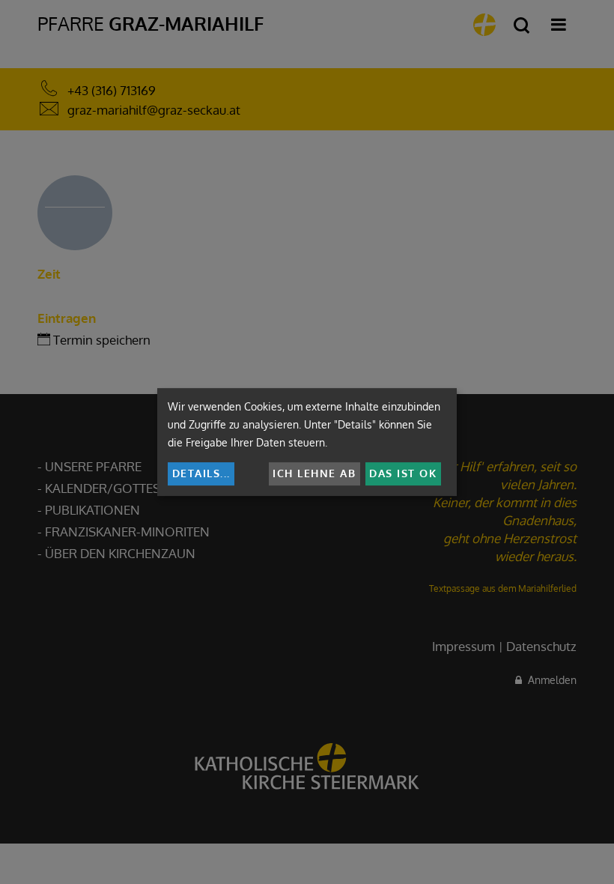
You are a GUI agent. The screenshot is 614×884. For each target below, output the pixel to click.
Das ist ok (403, 473)
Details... (201, 473)
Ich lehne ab (314, 473)
